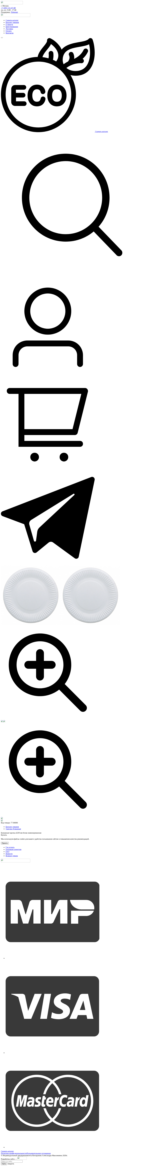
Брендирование (12, 27)
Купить (4, 835)
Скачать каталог (12, 20)
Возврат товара (12, 856)
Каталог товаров (12, 22)
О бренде (9, 25)
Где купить (10, 847)
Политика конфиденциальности (14, 1153)
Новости (9, 854)
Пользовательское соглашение (39, 1153)
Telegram (14, 12)
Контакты (9, 33)
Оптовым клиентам (13, 849)
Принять (5, 843)
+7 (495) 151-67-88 (8, 8)
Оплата (8, 31)
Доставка (9, 29)
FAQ (7, 852)
